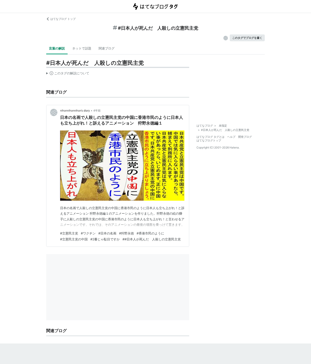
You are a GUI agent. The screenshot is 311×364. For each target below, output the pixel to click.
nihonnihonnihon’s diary (75, 110)
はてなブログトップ (208, 140)
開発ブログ (245, 136)
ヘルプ (231, 136)
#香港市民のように (150, 233)
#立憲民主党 (69, 233)
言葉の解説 (57, 48)
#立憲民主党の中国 (74, 239)
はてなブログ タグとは (210, 136)
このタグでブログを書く (247, 37)
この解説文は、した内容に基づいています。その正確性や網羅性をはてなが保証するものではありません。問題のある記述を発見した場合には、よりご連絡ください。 (67, 74)
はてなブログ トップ (63, 19)
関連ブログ (107, 48)
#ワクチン (88, 233)
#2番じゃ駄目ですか (105, 239)
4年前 (97, 110)
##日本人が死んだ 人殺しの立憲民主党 (151, 239)
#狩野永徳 (126, 233)
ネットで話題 (81, 48)
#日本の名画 (107, 233)
